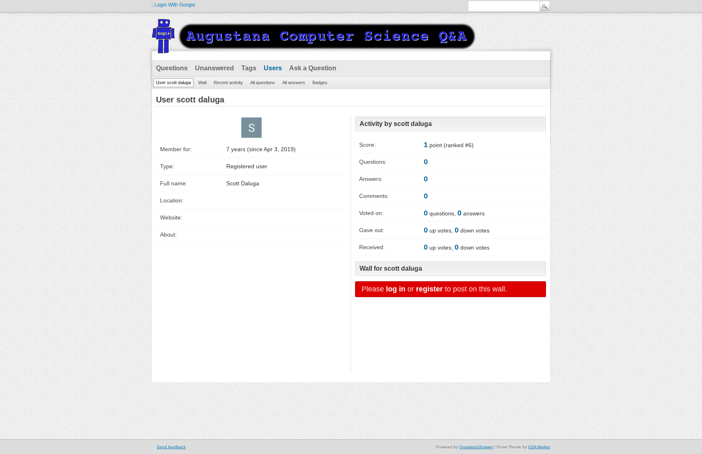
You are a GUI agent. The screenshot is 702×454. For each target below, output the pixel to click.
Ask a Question (312, 68)
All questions (262, 82)
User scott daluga (173, 82)
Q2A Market (539, 447)
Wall (202, 82)
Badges (319, 82)
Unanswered (214, 68)
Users (273, 68)
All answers (293, 82)
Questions (172, 68)
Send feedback (171, 447)
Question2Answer (476, 447)
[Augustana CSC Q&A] (314, 48)
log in (395, 289)
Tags (248, 68)
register (429, 289)
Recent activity (228, 82)
